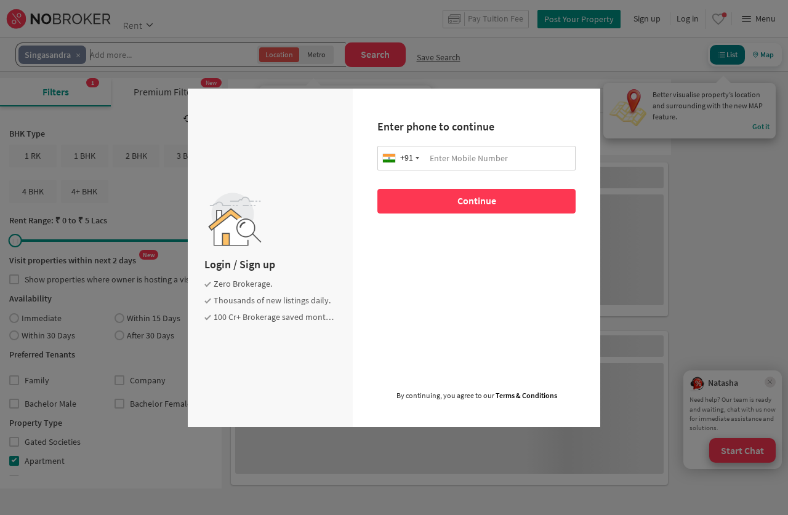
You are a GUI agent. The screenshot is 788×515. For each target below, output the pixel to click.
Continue (476, 200)
